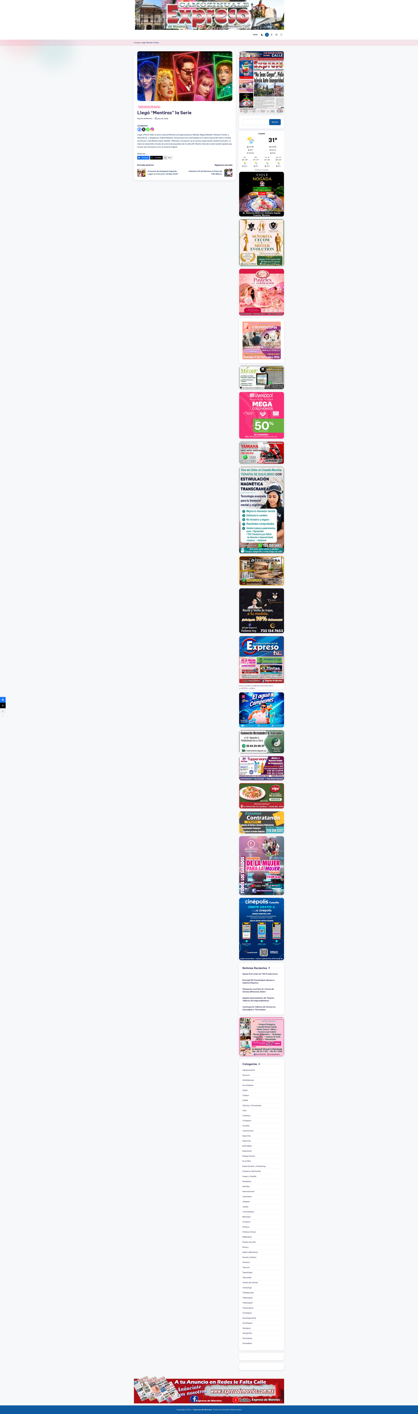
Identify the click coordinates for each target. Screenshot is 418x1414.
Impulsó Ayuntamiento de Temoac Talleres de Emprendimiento (258, 999)
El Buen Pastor (248, 1156)
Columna (246, 1115)
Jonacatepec (248, 1211)
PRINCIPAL (247, 1237)
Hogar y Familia (249, 1176)
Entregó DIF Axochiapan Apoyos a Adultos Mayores (258, 981)
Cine (244, 1110)
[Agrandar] (281, 54)
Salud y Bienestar (250, 1252)
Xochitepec (247, 1323)
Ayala (245, 1090)
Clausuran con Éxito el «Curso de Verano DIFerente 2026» (258, 990)
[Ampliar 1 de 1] (278, 324)
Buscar (275, 122)
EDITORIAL (247, 1146)
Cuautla (245, 1126)
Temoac (246, 1267)
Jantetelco (247, 1196)
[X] (144, 129)
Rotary (245, 1247)
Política (245, 1227)
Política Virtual (249, 1232)
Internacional (248, 1191)
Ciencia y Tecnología (251, 1105)
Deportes (246, 1136)
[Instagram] (152, 129)
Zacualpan (247, 1343)
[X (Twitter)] (3, 705)
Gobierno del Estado (251, 1171)
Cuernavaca (248, 1131)
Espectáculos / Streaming (149, 107)
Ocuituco (246, 1222)
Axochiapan (247, 1085)
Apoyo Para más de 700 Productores (260, 974)
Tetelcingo (247, 1287)
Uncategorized (249, 1318)
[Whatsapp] (148, 129)
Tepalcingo (247, 1272)
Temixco (246, 1262)
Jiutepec (246, 1201)
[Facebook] (139, 129)
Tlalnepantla (248, 1292)
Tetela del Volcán (250, 1282)
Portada (137, 43)
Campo (245, 1095)
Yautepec (246, 1328)
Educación (247, 1151)
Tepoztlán (246, 1277)
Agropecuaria (248, 1070)
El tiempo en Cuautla (261, 170)
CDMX (245, 1100)
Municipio (246, 1217)
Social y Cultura (249, 1257)
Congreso (246, 1120)
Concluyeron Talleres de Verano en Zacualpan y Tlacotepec (259, 1008)
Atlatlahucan (248, 1080)
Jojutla (245, 1206)
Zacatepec (247, 1338)
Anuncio (246, 1075)
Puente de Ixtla (249, 1242)
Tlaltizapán (247, 1298)
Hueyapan (246, 1181)
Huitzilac (246, 1186)
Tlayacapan (247, 1308)
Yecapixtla (247, 1333)
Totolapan (247, 1313)
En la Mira (246, 1161)
